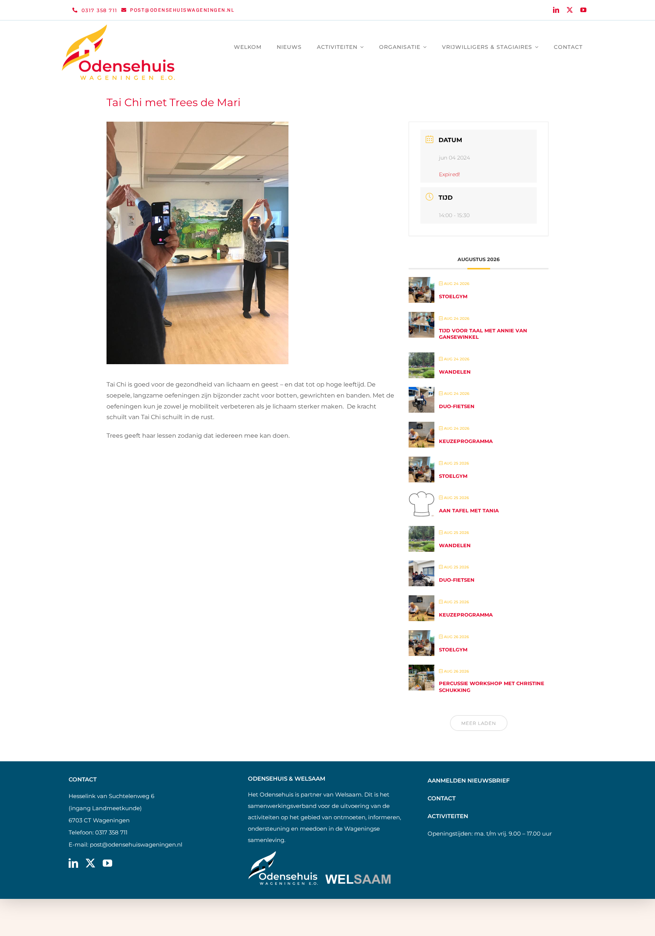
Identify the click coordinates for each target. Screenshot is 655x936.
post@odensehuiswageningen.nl (136, 844)
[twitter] (570, 10)
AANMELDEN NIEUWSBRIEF (469, 780)
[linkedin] (556, 10)
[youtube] (583, 10)
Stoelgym (453, 296)
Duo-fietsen (457, 406)
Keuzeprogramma (466, 441)
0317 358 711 (111, 832)
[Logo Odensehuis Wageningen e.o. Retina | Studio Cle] (119, 27)
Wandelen (455, 372)
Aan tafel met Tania (469, 510)
